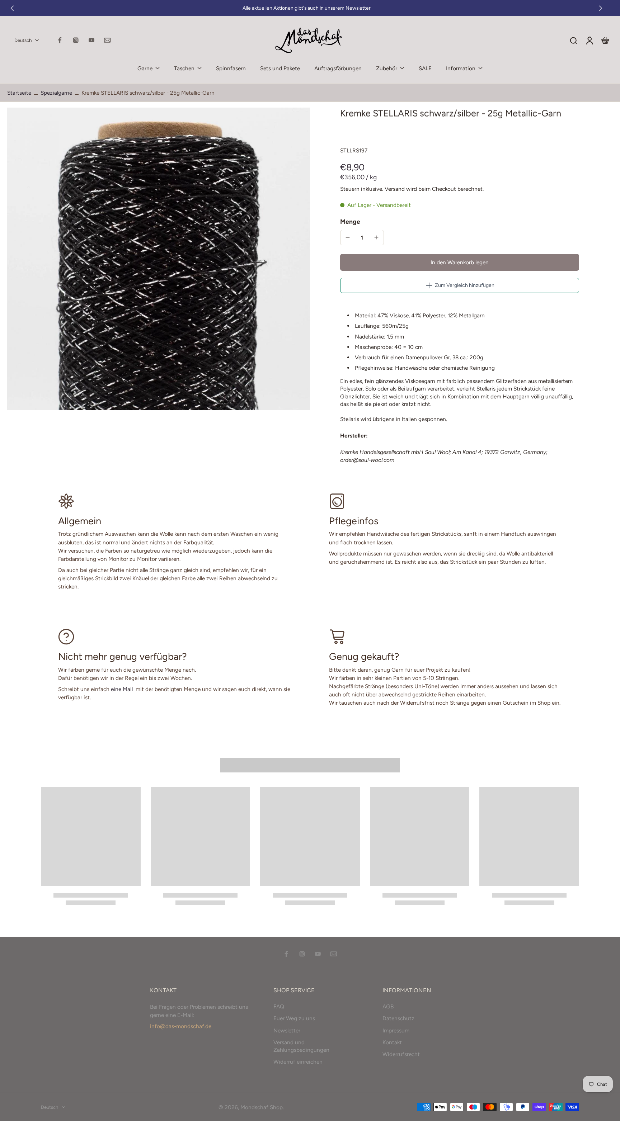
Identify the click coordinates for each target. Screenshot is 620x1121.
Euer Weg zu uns (294, 1018)
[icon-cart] (605, 40)
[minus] (347, 237)
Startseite (19, 92)
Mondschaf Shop (261, 1106)
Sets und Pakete (280, 68)
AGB (388, 1006)
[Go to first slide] (600, 8)
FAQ (278, 1006)
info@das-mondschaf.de (180, 1026)
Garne (144, 68)
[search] (573, 40)
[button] (459, 262)
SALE (425, 68)
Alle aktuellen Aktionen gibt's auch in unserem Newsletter (307, 8)
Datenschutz (398, 1018)
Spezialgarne (56, 92)
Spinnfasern (231, 68)
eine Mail (122, 689)
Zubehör (386, 68)
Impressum (395, 1030)
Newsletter (286, 1030)
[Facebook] (60, 40)
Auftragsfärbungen (338, 68)
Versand (395, 188)
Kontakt (392, 1042)
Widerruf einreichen (298, 1061)
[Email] (107, 40)
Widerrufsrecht (401, 1054)
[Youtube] (91, 40)
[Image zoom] (158, 259)
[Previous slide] (12, 8)
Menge (350, 221)
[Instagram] (76, 40)
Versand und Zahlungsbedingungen (301, 1046)
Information (460, 68)
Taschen (184, 68)
